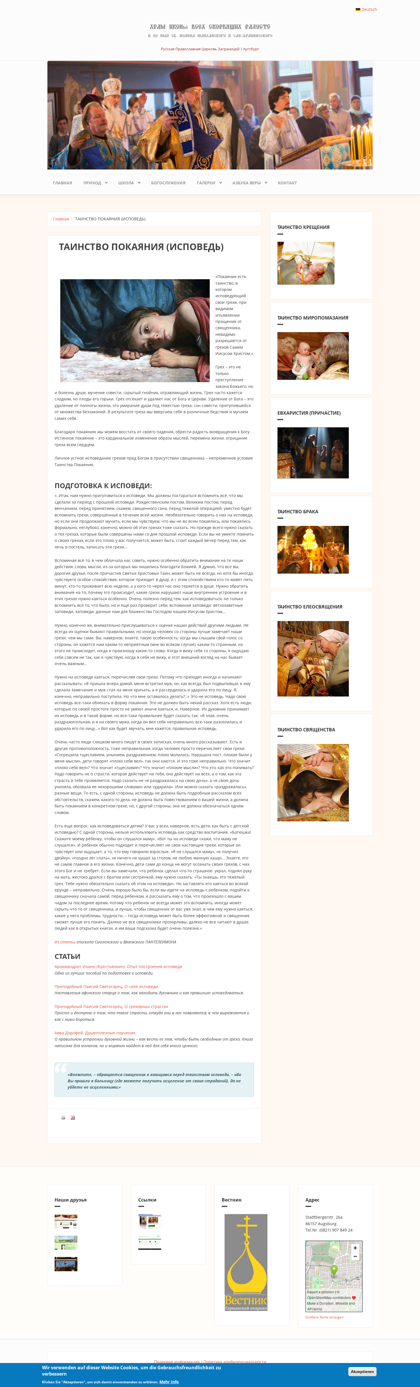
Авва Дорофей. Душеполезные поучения (95, 1032)
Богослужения (168, 182)
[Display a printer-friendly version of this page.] (63, 1117)
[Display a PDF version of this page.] (73, 1117)
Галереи (203, 182)
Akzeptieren (362, 1371)
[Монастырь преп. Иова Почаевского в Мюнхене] (85, 1264)
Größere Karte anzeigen (324, 1317)
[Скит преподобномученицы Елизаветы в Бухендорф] (85, 1243)
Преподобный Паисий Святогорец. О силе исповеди (106, 986)
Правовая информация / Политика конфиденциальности (210, 1361)
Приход (89, 182)
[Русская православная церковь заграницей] (168, 1221)
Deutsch (368, 9)
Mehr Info (169, 1381)
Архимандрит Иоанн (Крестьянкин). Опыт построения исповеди (118, 966)
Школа (123, 182)
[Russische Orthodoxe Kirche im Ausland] (168, 1243)
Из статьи (65, 942)
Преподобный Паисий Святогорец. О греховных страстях (111, 1006)
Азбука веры (244, 182)
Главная (62, 182)
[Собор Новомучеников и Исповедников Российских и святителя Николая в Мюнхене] (85, 1221)
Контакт (287, 182)
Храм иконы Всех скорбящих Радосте (210, 27)
